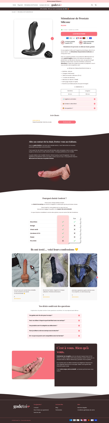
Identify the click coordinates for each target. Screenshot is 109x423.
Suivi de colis (37, 412)
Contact (36, 407)
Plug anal (20, 5)
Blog (57, 407)
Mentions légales (82, 407)
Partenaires (59, 410)
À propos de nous (44, 5)
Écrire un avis (67, 122)
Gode (14, 5)
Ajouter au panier (79, 34)
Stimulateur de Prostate (31, 5)
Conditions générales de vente (86, 410)
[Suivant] (52, 38)
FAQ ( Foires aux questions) (41, 410)
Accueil (13, 12)
